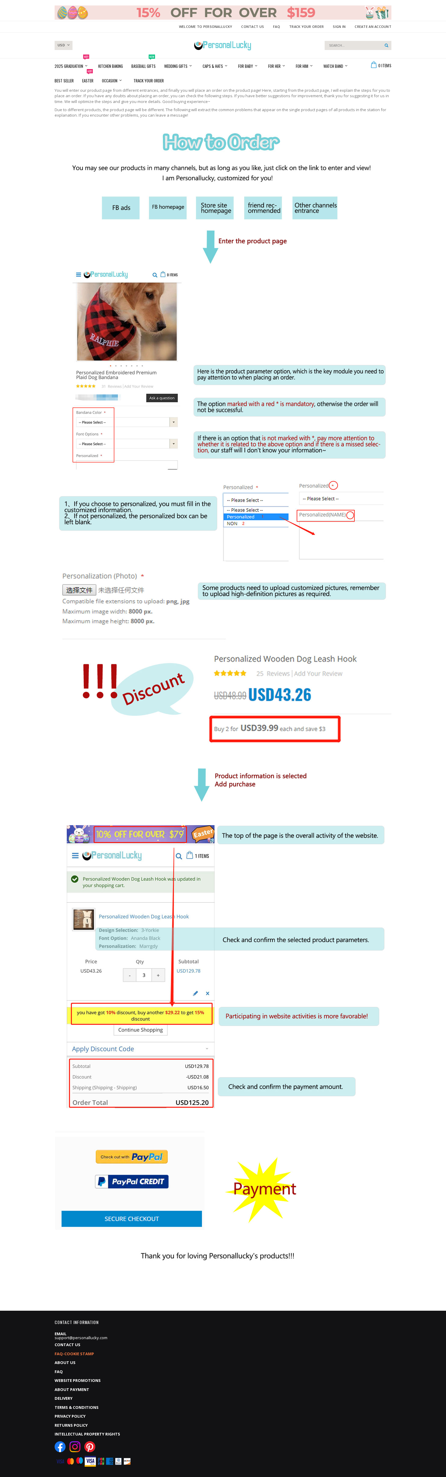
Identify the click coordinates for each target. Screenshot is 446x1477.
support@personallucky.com (81, 1337)
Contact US (67, 1344)
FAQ (276, 26)
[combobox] (358, 45)
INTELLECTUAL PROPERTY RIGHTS (87, 1434)
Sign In (339, 26)
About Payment (72, 1389)
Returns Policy (71, 1425)
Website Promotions (78, 1380)
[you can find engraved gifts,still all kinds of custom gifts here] (223, 45)
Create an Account (373, 26)
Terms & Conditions (77, 1407)
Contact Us (252, 26)
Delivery (64, 1398)
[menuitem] (148, 80)
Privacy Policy (70, 1416)
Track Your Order (306, 26)
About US (65, 1362)
